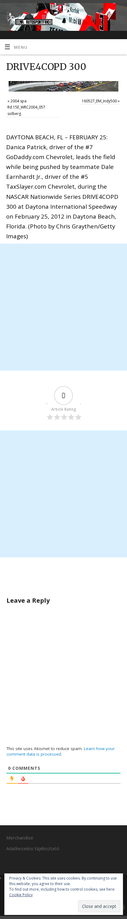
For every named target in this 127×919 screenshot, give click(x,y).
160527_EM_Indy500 (99, 101)
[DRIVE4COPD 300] (63, 86)
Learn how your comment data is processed (60, 751)
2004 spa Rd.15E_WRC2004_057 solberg (26, 107)
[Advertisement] (63, 307)
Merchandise (19, 838)
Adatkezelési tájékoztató (32, 848)
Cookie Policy (21, 894)
